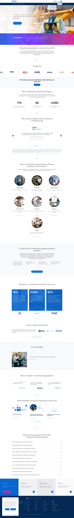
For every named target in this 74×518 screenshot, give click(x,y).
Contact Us (56, 1)
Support (26, 1)
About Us (34, 1)
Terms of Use (24, 514)
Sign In (61, 1)
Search (52, 1)
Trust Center (28, 514)
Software (19, 1)
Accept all (7, 509)
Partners (30, 1)
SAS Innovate (39, 1)
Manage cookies (10, 511)
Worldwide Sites (54, 1)
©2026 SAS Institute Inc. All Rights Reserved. (36, 514)
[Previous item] (13, 135)
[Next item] (61, 135)
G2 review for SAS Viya (48, 142)
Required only (13, 509)
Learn (23, 1)
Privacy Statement (19, 514)
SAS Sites (58, 1)
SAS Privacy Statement (14, 503)
